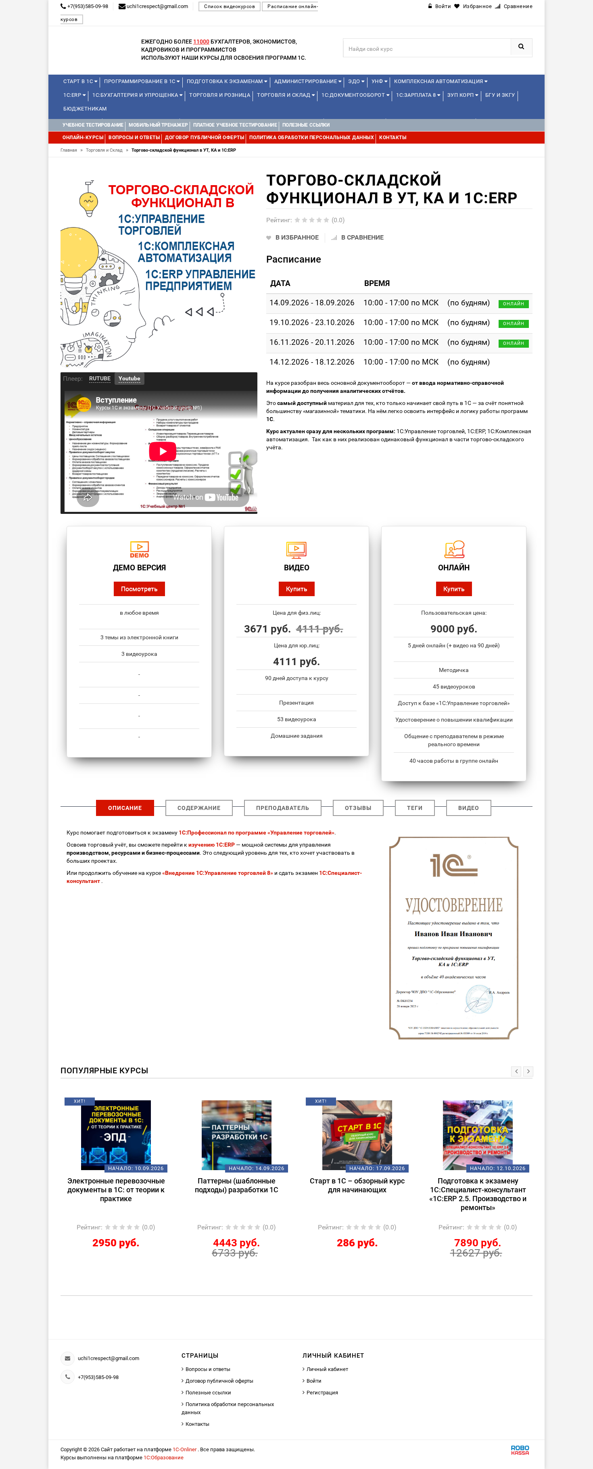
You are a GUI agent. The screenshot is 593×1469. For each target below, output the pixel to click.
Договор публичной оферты (219, 1381)
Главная (72, 150)
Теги (415, 808)
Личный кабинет (327, 1369)
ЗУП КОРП (461, 95)
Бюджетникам (85, 109)
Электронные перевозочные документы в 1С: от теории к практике (116, 1190)
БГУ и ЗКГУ (500, 95)
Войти (314, 1381)
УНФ (378, 81)
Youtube (129, 378)
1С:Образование (164, 1457)
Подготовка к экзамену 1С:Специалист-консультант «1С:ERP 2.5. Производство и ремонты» (477, 1194)
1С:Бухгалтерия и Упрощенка (136, 95)
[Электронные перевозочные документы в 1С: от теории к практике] (116, 1135)
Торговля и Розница (219, 95)
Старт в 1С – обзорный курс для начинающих (357, 1185)
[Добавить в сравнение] (128, 1104)
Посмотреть (139, 589)
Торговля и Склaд (107, 150)
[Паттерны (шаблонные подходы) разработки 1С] (236, 1135)
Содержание (199, 808)
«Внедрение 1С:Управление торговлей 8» (217, 873)
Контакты (197, 1424)
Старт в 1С (78, 81)
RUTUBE (100, 378)
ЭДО (354, 81)
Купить (296, 589)
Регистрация (322, 1393)
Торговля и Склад (284, 95)
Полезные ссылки (208, 1393)
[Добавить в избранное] (102, 1104)
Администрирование (306, 81)
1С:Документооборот (354, 95)
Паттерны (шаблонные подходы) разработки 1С (236, 1185)
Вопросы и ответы (208, 1369)
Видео (468, 808)
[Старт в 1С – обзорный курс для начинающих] (357, 1135)
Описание (125, 808)
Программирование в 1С (140, 81)
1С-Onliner (185, 1449)
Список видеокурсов (229, 6)
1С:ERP (73, 95)
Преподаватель (282, 808)
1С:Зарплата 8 (416, 95)
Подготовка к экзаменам (226, 81)
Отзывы (358, 808)
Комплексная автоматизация (439, 81)
